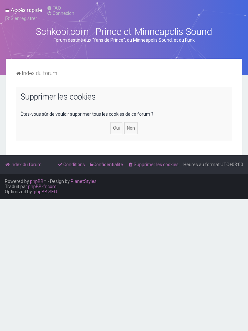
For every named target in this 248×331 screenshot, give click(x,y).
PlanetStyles (84, 181)
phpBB (37, 181)
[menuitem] (54, 8)
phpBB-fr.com (42, 186)
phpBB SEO (45, 191)
